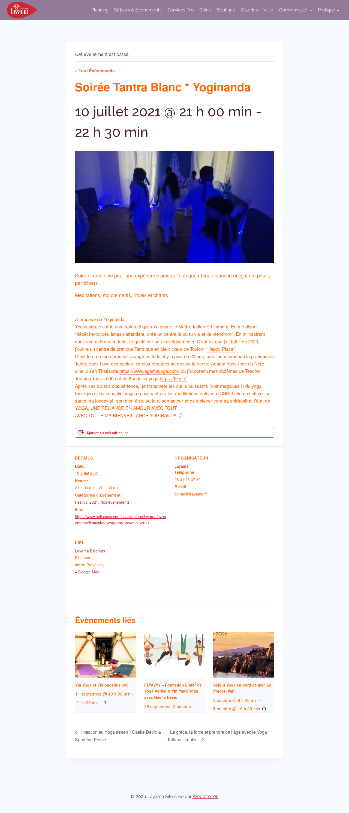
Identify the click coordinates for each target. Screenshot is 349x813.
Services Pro (180, 10)
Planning (100, 10)
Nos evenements (115, 502)
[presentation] (105, 654)
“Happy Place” (220, 348)
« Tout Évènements (95, 70)
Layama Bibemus (90, 551)
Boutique (225, 10)
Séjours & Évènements (138, 10)
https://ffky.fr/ (173, 378)
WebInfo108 (205, 796)
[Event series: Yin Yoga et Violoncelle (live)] (105, 702)
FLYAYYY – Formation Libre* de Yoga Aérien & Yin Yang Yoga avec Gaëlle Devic (173, 691)
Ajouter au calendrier (104, 432)
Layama (181, 466)
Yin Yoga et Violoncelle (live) (101, 685)
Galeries (249, 10)
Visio (268, 10)
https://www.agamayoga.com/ (149, 370)
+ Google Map (87, 572)
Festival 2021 (86, 502)
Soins (205, 10)
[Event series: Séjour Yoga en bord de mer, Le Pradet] (264, 708)
